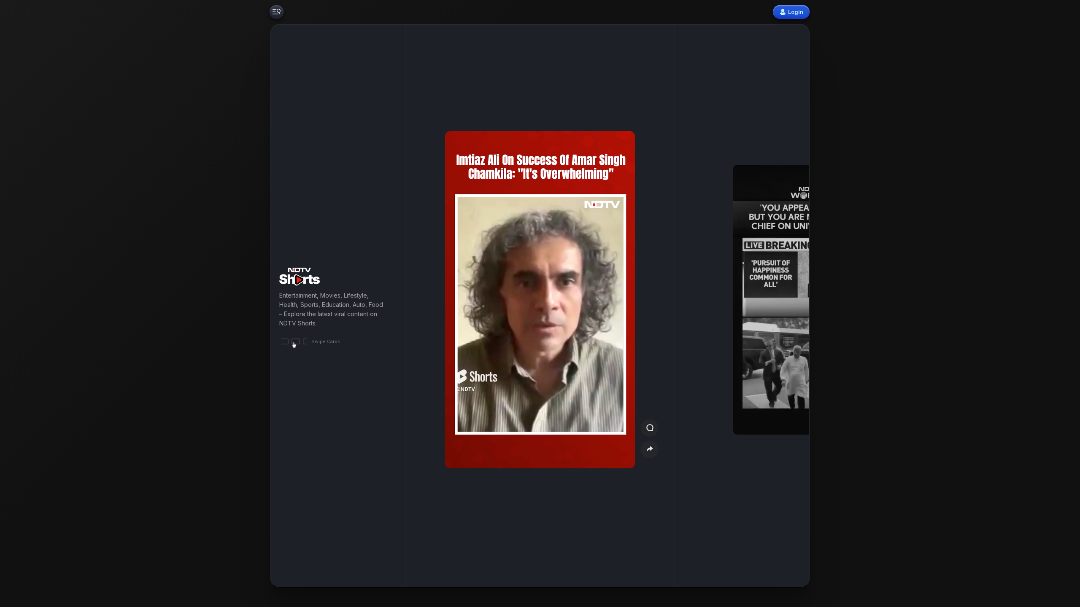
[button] (760, 305)
